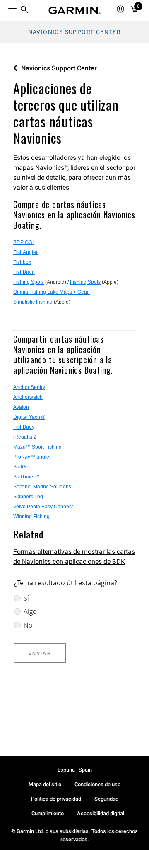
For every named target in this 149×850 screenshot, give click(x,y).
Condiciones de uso (97, 784)
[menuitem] (24, 10)
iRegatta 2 (24, 437)
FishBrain (24, 272)
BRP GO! (23, 242)
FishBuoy (23, 427)
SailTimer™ (26, 477)
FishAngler (25, 252)
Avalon (21, 407)
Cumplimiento (47, 813)
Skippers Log (28, 497)
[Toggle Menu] (5, 8)
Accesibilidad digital (100, 813)
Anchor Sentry (29, 387)
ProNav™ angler (32, 457)
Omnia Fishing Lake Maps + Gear (51, 292)
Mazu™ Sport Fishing (37, 447)
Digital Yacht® (29, 417)
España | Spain (75, 770)
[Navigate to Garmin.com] (74, 10)
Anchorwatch (28, 397)
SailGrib (22, 467)
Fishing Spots (28, 282)
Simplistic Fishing (33, 302)
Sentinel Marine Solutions (42, 487)
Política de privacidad (56, 799)
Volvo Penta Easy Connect (43, 507)
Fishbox (22, 262)
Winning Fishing (31, 516)
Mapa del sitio (45, 784)
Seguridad (106, 799)
